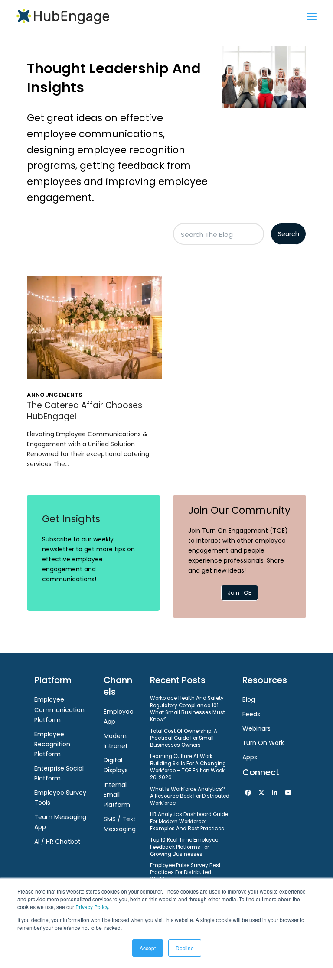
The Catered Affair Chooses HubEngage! (84, 410)
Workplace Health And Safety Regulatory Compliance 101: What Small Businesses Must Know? (187, 709)
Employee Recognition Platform (52, 744)
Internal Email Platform (117, 794)
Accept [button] (148, 948)
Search (288, 234)
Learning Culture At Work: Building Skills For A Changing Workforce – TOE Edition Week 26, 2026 (188, 767)
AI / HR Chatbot (57, 841)
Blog (248, 699)
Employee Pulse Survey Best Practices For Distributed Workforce (185, 872)
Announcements (54, 395)
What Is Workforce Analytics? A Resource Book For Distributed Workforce (189, 796)
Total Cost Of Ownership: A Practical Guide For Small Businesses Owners (183, 738)
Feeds (251, 714)
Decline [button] (185, 948)
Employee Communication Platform (59, 709)
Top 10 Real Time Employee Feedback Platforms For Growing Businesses (184, 847)
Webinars (256, 728)
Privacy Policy (91, 906)
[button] (312, 16)
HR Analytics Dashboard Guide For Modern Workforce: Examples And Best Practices (189, 821)
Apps (249, 757)
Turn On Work (263, 742)
